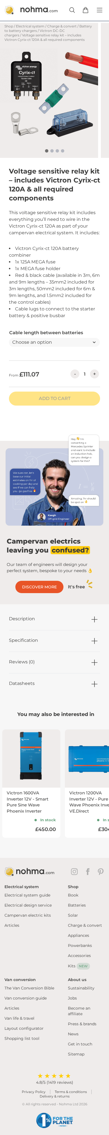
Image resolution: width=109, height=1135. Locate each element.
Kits (78, 965)
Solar (73, 915)
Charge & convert (62, 26)
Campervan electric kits (27, 915)
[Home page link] (25, 10)
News (73, 1033)
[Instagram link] (75, 871)
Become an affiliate (79, 1011)
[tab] (46, 151)
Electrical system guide (27, 895)
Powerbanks (80, 945)
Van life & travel (19, 1018)
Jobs (72, 998)
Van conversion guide (25, 998)
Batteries (77, 905)
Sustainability (81, 988)
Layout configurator (24, 1028)
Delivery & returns (55, 1096)
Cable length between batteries (46, 332)
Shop (8, 26)
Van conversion (20, 979)
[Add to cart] (85, 10)
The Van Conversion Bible (29, 988)
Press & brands (82, 1023)
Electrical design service (28, 905)
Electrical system (30, 26)
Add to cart (54, 398)
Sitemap (76, 1054)
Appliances (78, 935)
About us (77, 979)
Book (73, 895)
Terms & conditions (71, 1092)
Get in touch (80, 1044)
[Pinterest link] (101, 871)
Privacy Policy (34, 1092)
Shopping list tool (21, 1038)
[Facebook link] (88, 871)
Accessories (79, 955)
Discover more (39, 586)
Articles (11, 925)
